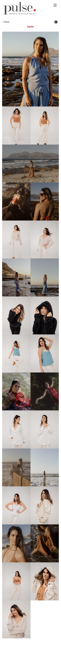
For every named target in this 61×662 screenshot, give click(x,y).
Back (7, 22)
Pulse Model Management (19, 8)
